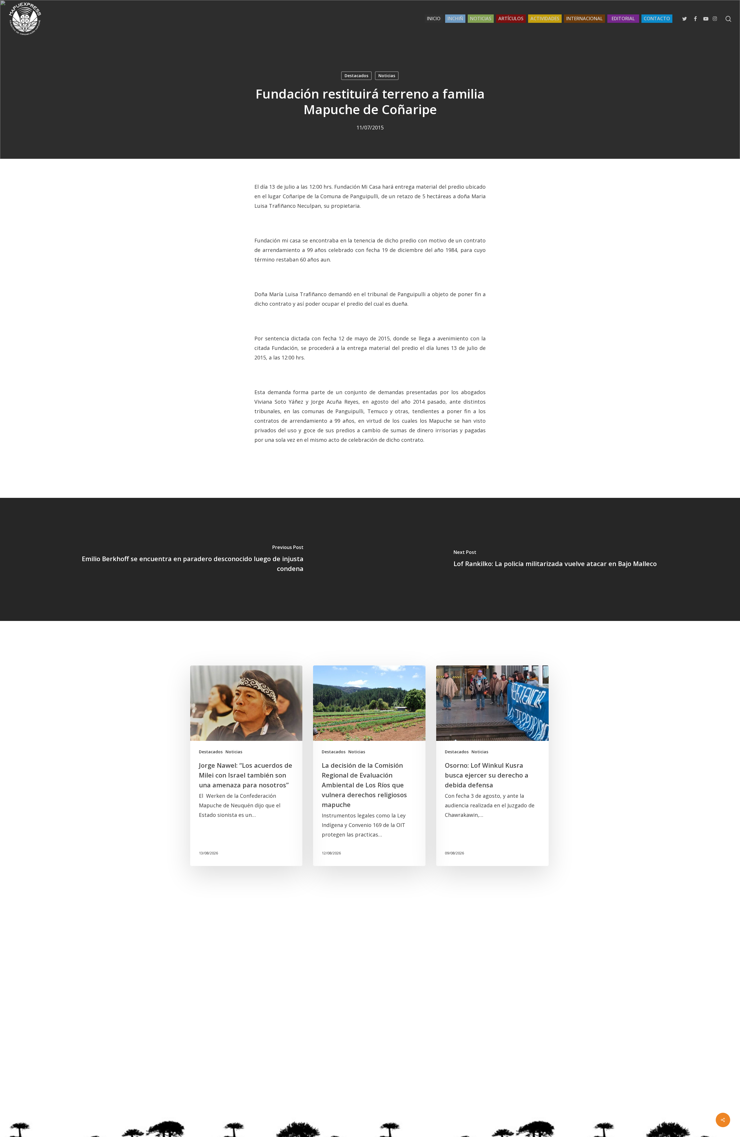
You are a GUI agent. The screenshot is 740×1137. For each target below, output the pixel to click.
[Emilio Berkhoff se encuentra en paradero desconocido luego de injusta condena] (185, 559)
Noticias (386, 75)
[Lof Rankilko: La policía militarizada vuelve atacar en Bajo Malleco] (555, 559)
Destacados (356, 75)
